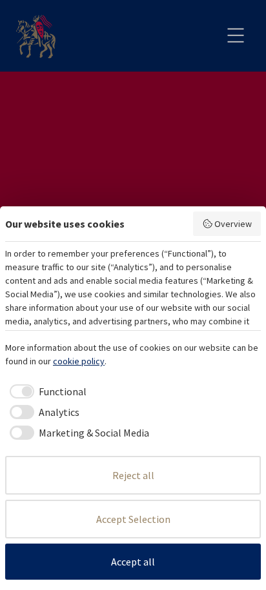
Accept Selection (133, 519)
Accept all (133, 561)
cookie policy (79, 361)
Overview (233, 224)
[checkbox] (46, 391)
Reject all (133, 475)
